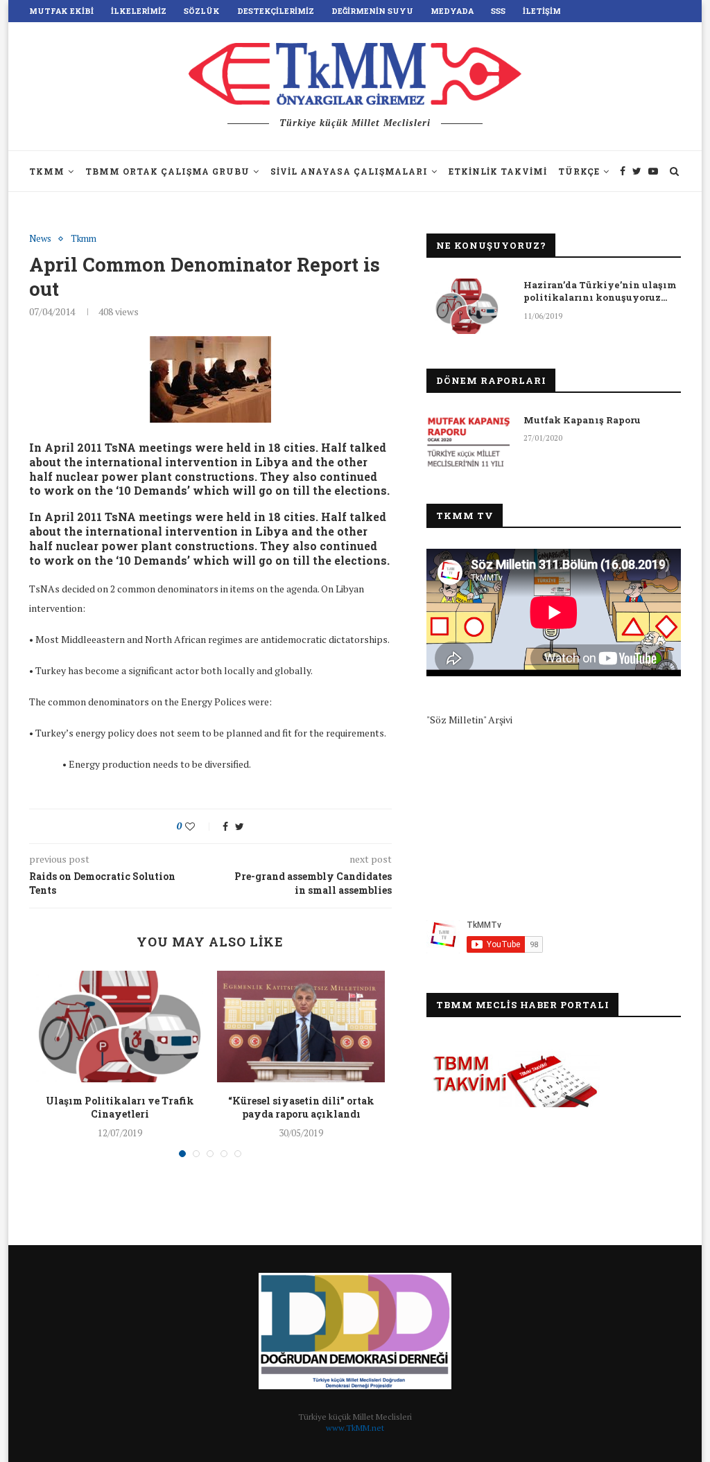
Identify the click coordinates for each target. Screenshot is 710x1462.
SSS (498, 11)
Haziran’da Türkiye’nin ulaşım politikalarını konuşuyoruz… (600, 291)
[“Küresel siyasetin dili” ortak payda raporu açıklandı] (300, 1026)
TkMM (46, 171)
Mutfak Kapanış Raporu (582, 420)
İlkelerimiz (138, 11)
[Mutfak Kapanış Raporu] (468, 441)
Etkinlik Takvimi (498, 171)
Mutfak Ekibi (61, 11)
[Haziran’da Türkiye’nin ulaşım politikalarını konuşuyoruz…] (468, 306)
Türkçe (579, 171)
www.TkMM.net (355, 1428)
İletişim (542, 11)
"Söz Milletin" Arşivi (469, 719)
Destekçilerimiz (275, 11)
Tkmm (83, 239)
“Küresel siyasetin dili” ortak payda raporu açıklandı (301, 1107)
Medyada (452, 11)
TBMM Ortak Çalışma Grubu (167, 171)
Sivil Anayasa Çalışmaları (349, 171)
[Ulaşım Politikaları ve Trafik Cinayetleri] (119, 1026)
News (40, 239)
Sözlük (202, 11)
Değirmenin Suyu (372, 11)
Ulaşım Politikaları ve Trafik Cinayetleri (120, 1107)
